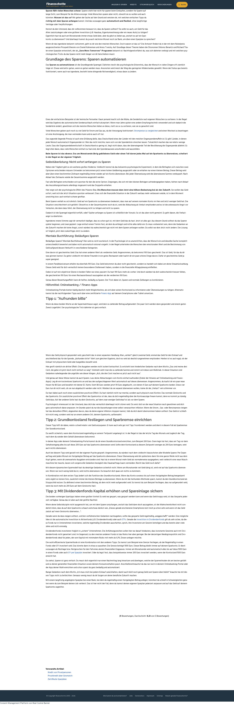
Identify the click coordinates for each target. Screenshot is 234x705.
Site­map (160, 696)
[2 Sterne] (100, 598)
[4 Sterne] (64, 616)
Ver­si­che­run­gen (164, 4)
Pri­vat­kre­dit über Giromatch (59, 675)
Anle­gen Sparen (119, 4)
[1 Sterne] (64, 598)
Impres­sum (150, 696)
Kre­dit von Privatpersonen (59, 672)
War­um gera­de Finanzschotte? (176, 696)
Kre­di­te (133, 4)
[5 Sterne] (100, 616)
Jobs (131, 696)
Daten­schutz (139, 696)
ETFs (124, 519)
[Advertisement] (117, 94)
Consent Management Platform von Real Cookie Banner (25, 703)
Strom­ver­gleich (147, 4)
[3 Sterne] (137, 598)
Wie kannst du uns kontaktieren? (115, 696)
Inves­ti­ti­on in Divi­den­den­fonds (150, 519)
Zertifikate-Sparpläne (57, 679)
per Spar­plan (75, 552)
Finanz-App (106, 293)
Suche (183, 4)
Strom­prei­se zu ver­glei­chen (146, 131)
